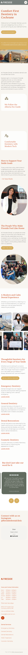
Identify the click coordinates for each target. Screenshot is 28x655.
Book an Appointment (11, 565)
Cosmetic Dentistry (7, 641)
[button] (25, 2)
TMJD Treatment (6, 638)
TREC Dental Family (17, 652)
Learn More (5, 397)
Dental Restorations (7, 634)
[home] (6, 2)
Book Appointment (8, 32)
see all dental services (10, 378)
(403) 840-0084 (18, 555)
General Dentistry (6, 631)
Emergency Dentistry (7, 628)
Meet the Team (7, 248)
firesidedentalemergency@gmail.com (15, 44)
